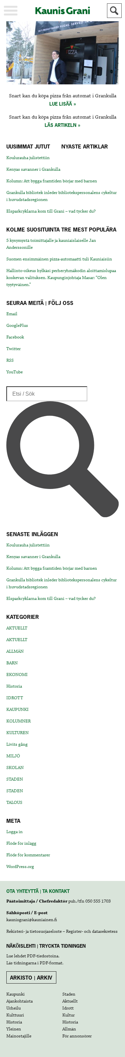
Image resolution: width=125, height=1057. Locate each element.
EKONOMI (17, 675)
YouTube (14, 372)
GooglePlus (17, 326)
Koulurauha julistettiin (28, 158)
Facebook (15, 337)
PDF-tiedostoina (42, 956)
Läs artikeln (60, 125)
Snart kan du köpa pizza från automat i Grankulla (62, 96)
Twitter (13, 349)
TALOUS (14, 803)
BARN (12, 663)
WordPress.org (20, 867)
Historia (14, 686)
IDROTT (14, 698)
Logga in (14, 832)
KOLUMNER (18, 721)
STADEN (14, 779)
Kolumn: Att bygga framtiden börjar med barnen (51, 181)
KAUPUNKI (17, 710)
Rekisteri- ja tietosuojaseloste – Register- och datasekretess (62, 931)
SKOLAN (15, 768)
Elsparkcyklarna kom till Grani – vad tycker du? (51, 211)
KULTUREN (17, 733)
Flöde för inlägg (21, 843)
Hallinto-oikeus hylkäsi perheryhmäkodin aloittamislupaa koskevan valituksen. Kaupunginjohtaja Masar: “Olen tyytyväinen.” (61, 278)
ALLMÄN (15, 651)
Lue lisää (60, 104)
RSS (10, 360)
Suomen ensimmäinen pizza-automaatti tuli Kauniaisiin (59, 259)
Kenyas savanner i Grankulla (33, 169)
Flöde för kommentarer (28, 855)
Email (11, 314)
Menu (10, 10)
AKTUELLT (16, 628)
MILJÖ (13, 756)
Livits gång (17, 744)
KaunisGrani (63, 10)
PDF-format (51, 963)
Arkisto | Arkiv (31, 977)
